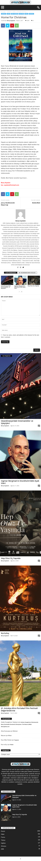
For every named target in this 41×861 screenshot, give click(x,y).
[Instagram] (20, 267)
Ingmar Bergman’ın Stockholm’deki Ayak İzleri (19, 287)
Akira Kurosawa (5, 731)
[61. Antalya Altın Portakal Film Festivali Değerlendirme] (20, 673)
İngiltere (3, 843)
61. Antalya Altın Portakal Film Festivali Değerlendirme (19, 709)
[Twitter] (23, 267)
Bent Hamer (14, 13)
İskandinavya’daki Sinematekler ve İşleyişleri (6, 287)
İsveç (26, 13)
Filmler (11, 744)
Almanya (3, 846)
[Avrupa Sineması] (20, 2)
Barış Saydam (11, 20)
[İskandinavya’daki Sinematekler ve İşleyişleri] (7, 280)
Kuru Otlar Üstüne (6, 740)
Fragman (16, 740)
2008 (2, 849)
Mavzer (3, 735)
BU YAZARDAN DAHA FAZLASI (27, 272)
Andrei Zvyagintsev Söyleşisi (9, 722)
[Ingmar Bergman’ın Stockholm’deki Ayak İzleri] (20, 280)
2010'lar (9, 11)
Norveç (31, 13)
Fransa (3, 837)
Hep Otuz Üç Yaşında (33, 286)
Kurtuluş (5, 633)
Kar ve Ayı (4, 744)
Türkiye (3, 840)
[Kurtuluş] (20, 598)
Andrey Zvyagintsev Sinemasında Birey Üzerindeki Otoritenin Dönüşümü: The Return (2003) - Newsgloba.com (19, 724)
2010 (14, 11)
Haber (2, 834)
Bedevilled (36, 203)
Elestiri (21, 13)
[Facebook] (18, 267)
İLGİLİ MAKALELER (11, 272)
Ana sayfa (3, 11)
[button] (38, 7)
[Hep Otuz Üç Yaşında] (34, 280)
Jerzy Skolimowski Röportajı (8, 204)
